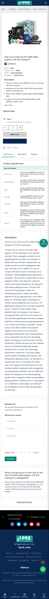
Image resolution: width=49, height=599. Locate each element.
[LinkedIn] (25, 525)
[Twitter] (18, 525)
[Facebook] (12, 525)
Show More (8, 105)
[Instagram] (38, 525)
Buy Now (15, 141)
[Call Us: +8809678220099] (43, 562)
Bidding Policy (24, 560)
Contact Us (35, 560)
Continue (10, 459)
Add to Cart (15, 134)
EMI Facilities (12, 560)
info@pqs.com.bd (37, 517)
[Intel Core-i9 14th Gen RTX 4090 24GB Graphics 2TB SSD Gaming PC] (24, 47)
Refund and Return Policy (14, 557)
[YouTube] (31, 525)
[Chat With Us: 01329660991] (43, 569)
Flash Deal (44, 242)
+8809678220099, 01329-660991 (14, 517)
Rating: (7, 452)
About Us (9, 553)
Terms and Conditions (34, 557)
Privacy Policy (36, 553)
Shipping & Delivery (22, 553)
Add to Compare (10, 147)
